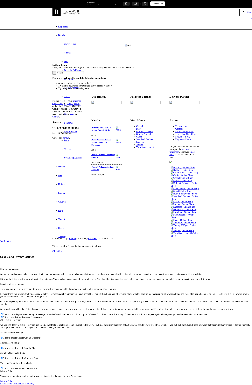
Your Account (181, 126)
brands (70, 103)
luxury (77, 103)
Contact (178, 129)
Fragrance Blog (182, 136)
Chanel (139, 126)
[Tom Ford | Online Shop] (183, 222)
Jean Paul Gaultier (144, 139)
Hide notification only (24, 383)
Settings (59, 251)
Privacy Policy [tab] (6, 371)
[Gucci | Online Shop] (181, 191)
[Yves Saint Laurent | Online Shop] (185, 236)
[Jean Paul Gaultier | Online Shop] (185, 199)
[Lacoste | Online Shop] (182, 204)
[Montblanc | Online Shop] (183, 209)
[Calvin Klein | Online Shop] (184, 172)
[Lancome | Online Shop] (183, 207)
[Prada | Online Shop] (181, 220)
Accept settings (7, 383)
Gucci (139, 136)
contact (66, 138)
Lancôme (140, 142)
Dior (138, 129)
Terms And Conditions (185, 134)
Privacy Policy (6, 381)
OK (54, 251)
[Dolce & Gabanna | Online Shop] (185, 186)
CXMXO (92, 238)
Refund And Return (184, 131)
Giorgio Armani (143, 134)
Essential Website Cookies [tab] (12, 284)
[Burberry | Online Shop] (183, 167)
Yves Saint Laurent (145, 147)
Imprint (72, 238)
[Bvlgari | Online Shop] (182, 170)
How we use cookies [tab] (9, 269)
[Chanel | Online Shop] (182, 178)
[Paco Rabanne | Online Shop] (185, 217)
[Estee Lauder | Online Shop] (185, 188)
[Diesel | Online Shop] (181, 180)
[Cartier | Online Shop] (182, 175)
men (72, 114)
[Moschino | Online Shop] (183, 212)
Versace (139, 144)
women (55, 116)
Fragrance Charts (183, 139)
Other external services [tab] (10, 320)
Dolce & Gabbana (144, 131)
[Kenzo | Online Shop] (182, 201)
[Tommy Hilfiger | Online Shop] (185, 228)
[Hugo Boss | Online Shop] (184, 193)
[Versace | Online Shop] (182, 230)
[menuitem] (129, 26)
